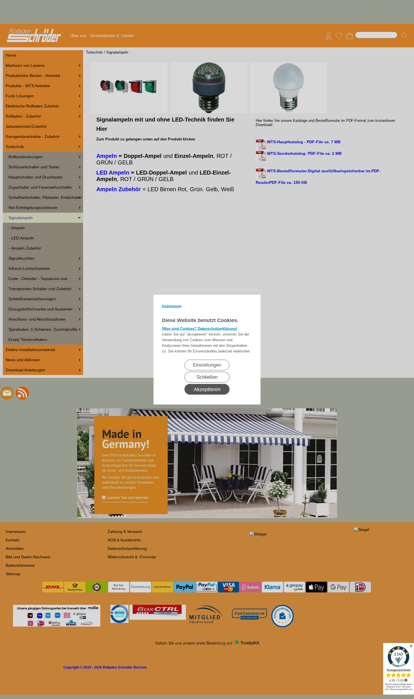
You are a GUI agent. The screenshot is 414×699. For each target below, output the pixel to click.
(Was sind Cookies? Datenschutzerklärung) (199, 328)
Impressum (172, 306)
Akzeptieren (207, 389)
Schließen (207, 377)
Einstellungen (207, 364)
